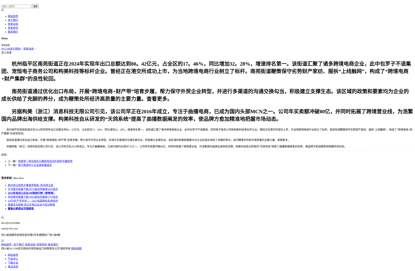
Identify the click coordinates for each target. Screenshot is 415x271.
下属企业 (13, 262)
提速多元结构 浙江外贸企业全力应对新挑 (31, 204)
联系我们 (13, 32)
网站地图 (76, 248)
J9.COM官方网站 (11, 48)
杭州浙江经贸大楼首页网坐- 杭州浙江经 (30, 185)
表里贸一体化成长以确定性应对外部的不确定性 (45, 161)
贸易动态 (13, 24)
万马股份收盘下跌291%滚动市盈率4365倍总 (33, 189)
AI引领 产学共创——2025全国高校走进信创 (33, 200)
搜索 (35, 6)
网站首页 (13, 16)
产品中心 (13, 259)
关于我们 (13, 20)
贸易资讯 (13, 28)
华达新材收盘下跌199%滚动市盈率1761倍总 (33, 197)
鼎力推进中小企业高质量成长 (35, 165)
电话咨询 (13, 266)
